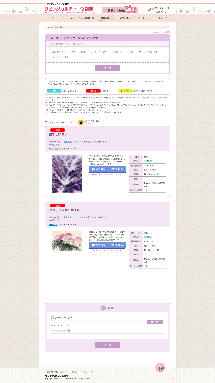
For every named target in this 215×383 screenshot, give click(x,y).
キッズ (55, 57)
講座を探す (106, 18)
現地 (66, 57)
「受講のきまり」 (82, 110)
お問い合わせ (142, 18)
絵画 (73, 52)
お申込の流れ (124, 18)
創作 (141, 52)
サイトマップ (161, 18)
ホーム (54, 18)
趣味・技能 (119, 52)
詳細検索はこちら (159, 32)
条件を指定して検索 (59, 331)
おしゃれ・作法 (59, 52)
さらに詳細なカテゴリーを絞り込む (66, 44)
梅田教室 (53, 149)
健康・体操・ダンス (100, 52)
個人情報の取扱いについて (57, 372)
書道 (131, 52)
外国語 (83, 52)
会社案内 (75, 372)
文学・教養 (153, 52)
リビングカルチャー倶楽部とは (80, 18)
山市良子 (68, 142)
